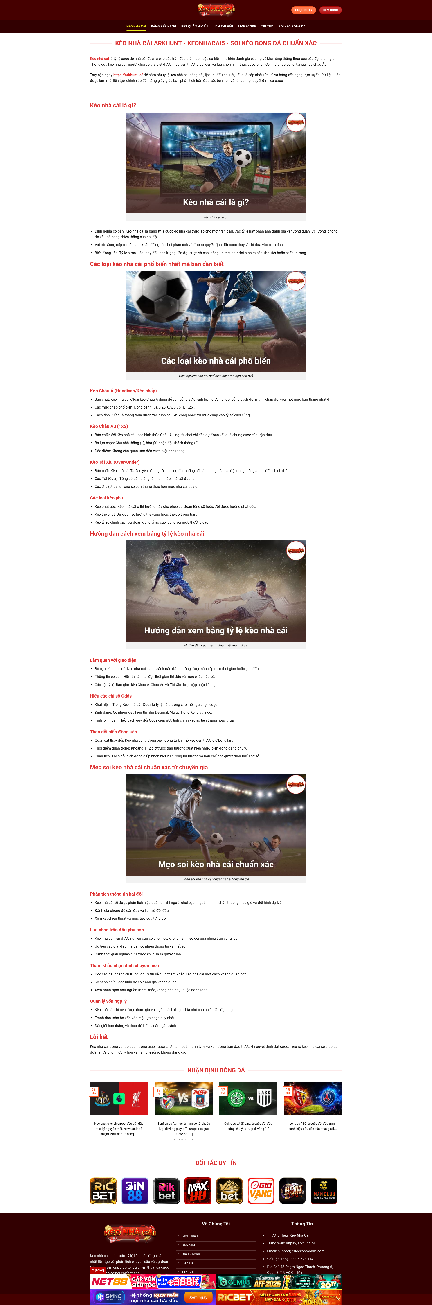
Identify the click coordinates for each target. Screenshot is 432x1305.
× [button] (288, 580)
